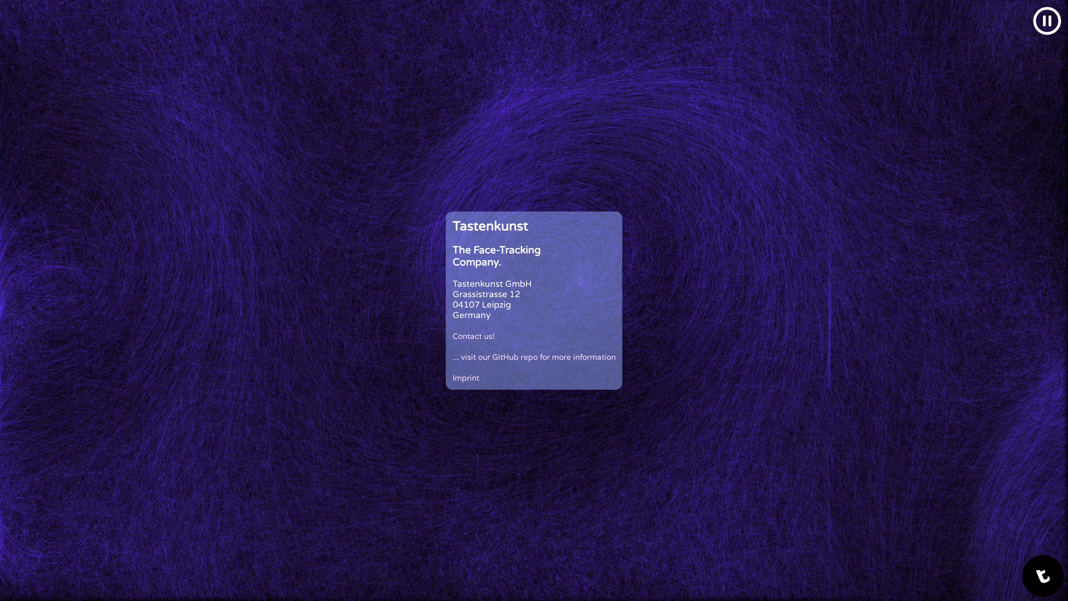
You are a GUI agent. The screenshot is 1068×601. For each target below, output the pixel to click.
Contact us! (473, 336)
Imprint (466, 377)
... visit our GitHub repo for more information (534, 356)
